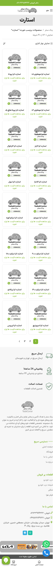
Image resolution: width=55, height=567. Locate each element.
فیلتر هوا (49, 495)
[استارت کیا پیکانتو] (14, 276)
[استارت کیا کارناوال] (14, 133)
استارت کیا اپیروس (14, 325)
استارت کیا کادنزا (40, 182)
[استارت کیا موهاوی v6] (40, 97)
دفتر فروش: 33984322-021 (28, 3)
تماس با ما (48, 456)
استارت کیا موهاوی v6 (40, 110)
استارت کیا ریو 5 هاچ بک (14, 110)
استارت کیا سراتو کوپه (14, 217)
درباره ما (49, 462)
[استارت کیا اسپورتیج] (40, 312)
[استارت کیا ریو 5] (14, 61)
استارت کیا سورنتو (40, 217)
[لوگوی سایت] (27, 10)
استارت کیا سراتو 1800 (14, 253)
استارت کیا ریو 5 (14, 74)
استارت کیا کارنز (40, 146)
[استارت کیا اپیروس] (14, 312)
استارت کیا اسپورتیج (40, 325)
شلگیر (50, 490)
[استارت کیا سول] (14, 169)
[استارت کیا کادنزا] (40, 169)
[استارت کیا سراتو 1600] (40, 276)
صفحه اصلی (47, 446)
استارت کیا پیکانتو (14, 289)
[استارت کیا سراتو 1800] (14, 240)
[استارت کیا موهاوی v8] (40, 61)
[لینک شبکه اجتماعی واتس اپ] (30, 533)
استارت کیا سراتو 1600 (40, 289)
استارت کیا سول (14, 182)
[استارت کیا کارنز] (40, 133)
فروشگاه (49, 451)
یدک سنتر (49, 30)
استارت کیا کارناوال (14, 146)
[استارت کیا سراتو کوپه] (14, 205)
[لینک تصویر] (27, 546)
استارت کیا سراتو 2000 (40, 253)
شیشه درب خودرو (45, 485)
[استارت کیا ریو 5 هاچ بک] (14, 97)
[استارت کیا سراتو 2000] (40, 240)
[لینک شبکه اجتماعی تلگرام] (25, 533)
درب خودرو (48, 480)
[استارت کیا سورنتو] (40, 205)
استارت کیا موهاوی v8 (40, 74)
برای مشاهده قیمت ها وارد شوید (40, 79)
